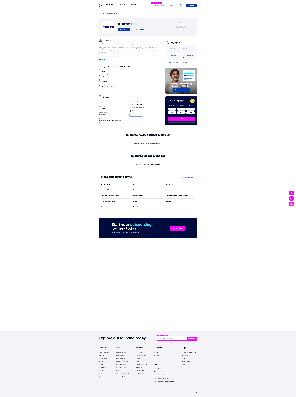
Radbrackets (169, 207)
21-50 (172, 112)
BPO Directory (103, 358)
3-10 (181, 109)
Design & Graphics (120, 355)
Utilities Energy (140, 374)
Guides (101, 370)
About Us (157, 369)
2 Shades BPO (105, 190)
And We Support (106, 184)
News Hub (102, 355)
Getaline (103, 207)
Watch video (174, 304)
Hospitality (139, 358)
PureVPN (135, 207)
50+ (181, 112)
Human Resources (120, 364)
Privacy (184, 364)
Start (181, 119)
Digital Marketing (120, 358)
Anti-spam (185, 355)
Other (190, 112)
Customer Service (120, 352)
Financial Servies (141, 355)
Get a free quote (124, 29)
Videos (101, 374)
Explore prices (191, 338)
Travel (137, 377)
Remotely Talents (138, 195)
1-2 (172, 109)
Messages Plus (170, 190)
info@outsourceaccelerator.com (166, 381)
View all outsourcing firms (109, 13)
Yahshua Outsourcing (139, 190)
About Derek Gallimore (161, 375)
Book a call (180, 5)
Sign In (156, 352)
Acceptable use (186, 361)
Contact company (136, 114)
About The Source (104, 352)
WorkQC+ (168, 201)
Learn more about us (158, 304)
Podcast (101, 361)
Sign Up (156, 355)
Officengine (169, 184)
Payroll (117, 370)
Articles (101, 364)
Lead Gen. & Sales (120, 367)
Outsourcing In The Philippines (110, 195)
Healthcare (139, 367)
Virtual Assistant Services (122, 377)
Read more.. (102, 59)
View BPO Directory (187, 177)
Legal (137, 361)
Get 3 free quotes (191, 6)
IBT (134, 184)
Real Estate (139, 352)
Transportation (140, 370)
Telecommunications (142, 364)
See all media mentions (187, 311)
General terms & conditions (189, 352)
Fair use (184, 358)
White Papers (102, 367)
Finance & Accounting (121, 361)
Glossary (101, 377)
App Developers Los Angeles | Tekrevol (177, 195)
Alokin (135, 201)
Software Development (122, 374)
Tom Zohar (102, 103)
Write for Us (157, 372)
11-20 (190, 109)
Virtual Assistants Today (108, 201)
